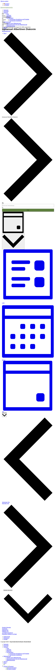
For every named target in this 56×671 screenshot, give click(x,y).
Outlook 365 (5, 630)
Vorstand (8, 15)
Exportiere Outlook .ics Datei (9, 634)
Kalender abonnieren (8, 590)
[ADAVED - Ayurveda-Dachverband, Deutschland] (7, 7)
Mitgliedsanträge (10, 26)
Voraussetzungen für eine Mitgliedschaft (16, 24)
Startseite (6, 10)
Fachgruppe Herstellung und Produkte (19, 19)
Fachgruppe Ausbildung (15, 20)
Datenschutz (7, 636)
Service (5, 661)
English (14, 669)
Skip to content (4, 1)
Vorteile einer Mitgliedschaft (13, 23)
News (5, 663)
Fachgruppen (9, 18)
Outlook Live (5, 631)
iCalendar (4, 628)
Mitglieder (9, 16)
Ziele (7, 14)
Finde (28, 210)
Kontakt (5, 639)
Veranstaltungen (6, 31)
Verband (6, 12)
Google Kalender (6, 627)
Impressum (6, 638)
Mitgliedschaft (7, 22)
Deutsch (6, 666)
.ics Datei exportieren (7, 632)
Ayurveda (6, 11)
